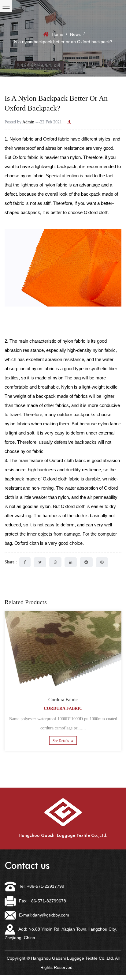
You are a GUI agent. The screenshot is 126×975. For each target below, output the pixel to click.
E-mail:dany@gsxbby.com (44, 915)
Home (57, 34)
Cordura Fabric (63, 699)
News (75, 34)
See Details (61, 741)
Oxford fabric (56, 138)
